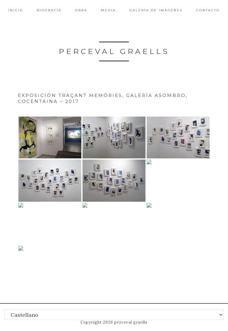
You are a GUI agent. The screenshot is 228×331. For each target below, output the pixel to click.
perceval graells (114, 51)
